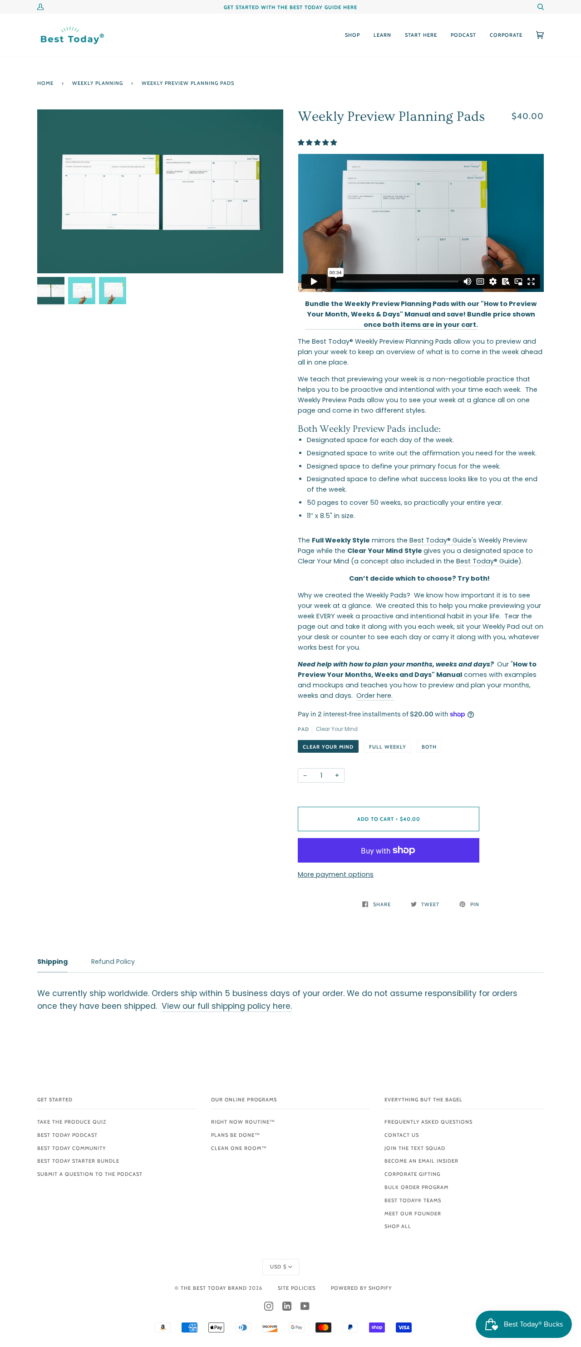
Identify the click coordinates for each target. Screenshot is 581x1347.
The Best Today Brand (215, 1288)
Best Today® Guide (487, 561)
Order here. (375, 695)
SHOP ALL (397, 1226)
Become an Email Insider (421, 1161)
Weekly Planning (97, 83)
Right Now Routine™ (243, 1122)
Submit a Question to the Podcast (90, 1174)
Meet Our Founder (412, 1213)
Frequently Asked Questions (428, 1122)
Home (45, 83)
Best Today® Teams (412, 1200)
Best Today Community (71, 1148)
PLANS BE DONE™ (235, 1135)
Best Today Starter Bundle (78, 1161)
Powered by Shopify (361, 1288)
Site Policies (296, 1288)
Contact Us (401, 1135)
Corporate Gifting (412, 1174)
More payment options (336, 874)
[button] (318, 142)
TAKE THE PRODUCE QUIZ (71, 1122)
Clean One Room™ (239, 1148)
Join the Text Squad (414, 1148)
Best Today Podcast (67, 1135)
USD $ (278, 1266)
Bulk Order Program (416, 1187)
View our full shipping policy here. (227, 1006)
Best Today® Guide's (443, 540)
